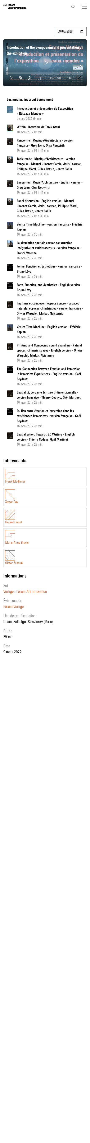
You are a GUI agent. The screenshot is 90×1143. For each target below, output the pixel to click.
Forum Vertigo (13, 606)
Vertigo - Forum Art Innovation (25, 591)
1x (70, 77)
